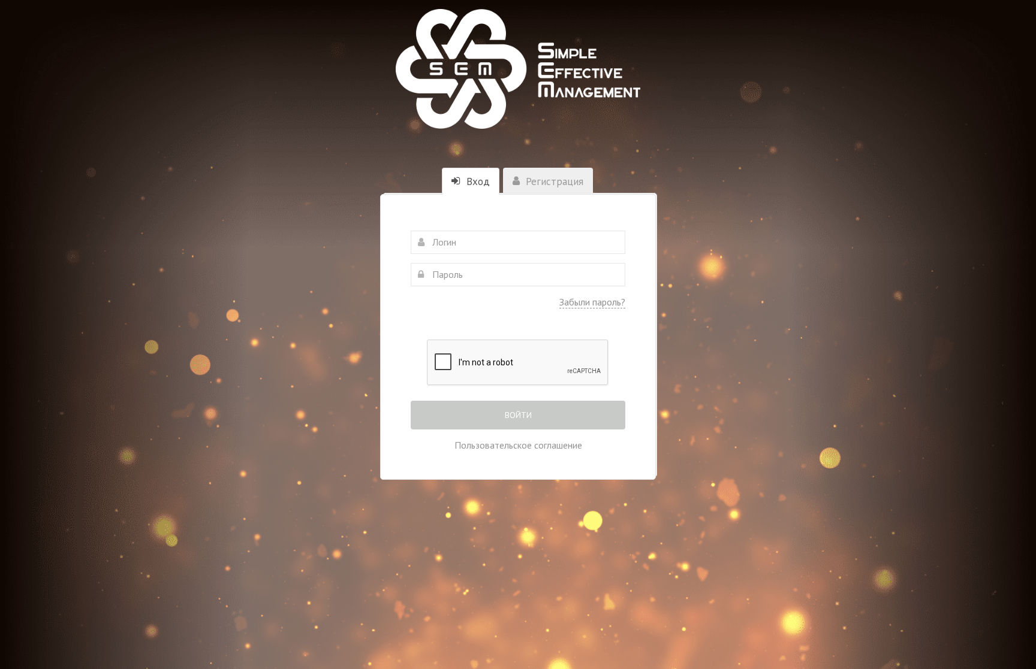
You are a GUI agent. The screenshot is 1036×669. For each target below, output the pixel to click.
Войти (518, 415)
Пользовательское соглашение (518, 445)
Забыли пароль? (592, 302)
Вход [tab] (476, 181)
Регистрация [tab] (553, 181)
